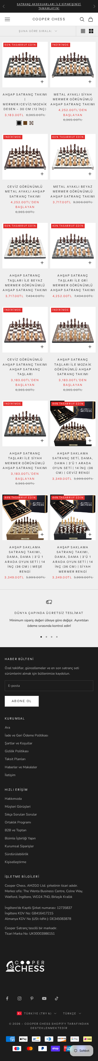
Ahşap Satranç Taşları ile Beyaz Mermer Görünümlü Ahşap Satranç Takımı (25, 283)
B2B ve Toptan (15, 830)
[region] (49, 614)
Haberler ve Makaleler (21, 767)
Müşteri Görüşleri (17, 806)
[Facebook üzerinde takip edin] (7, 998)
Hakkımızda (13, 798)
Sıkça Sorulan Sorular (21, 814)
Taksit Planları (15, 759)
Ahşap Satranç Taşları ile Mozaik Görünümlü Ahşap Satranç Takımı (73, 367)
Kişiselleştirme (15, 862)
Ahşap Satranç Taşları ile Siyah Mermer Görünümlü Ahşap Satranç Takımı (25, 461)
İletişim (10, 775)
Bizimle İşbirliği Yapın (20, 838)
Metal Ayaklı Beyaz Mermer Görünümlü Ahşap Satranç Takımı (72, 191)
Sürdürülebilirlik (16, 854)
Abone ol (22, 701)
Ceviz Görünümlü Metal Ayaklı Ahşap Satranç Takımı (25, 191)
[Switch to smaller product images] (91, 31)
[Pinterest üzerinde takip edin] (31, 998)
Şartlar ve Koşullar (18, 743)
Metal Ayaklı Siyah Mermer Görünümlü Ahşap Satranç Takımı (72, 99)
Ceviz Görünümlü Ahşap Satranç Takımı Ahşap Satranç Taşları (25, 367)
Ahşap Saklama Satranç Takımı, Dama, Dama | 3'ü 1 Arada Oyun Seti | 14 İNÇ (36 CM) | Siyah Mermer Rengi (73, 559)
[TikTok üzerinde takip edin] (56, 998)
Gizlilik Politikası (17, 751)
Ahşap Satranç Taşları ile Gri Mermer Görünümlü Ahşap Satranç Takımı (72, 283)
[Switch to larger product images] (83, 31)
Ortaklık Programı (18, 822)
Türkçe (69, 1013)
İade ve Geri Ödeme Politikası (26, 735)
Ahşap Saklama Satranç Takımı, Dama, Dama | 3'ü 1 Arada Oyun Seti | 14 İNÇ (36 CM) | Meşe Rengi (25, 559)
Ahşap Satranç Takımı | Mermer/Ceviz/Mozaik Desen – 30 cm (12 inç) (25, 102)
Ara (7, 727)
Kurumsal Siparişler (19, 846)
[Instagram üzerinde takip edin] (19, 998)
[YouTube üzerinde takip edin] (44, 998)
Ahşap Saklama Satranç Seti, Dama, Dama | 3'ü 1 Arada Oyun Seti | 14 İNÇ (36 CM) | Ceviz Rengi (72, 463)
